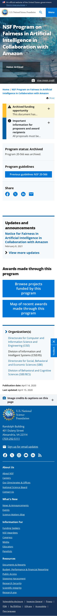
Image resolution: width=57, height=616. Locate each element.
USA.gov (28, 606)
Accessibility (40, 606)
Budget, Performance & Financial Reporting (25, 569)
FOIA (5, 606)
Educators (8, 546)
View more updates (24, 252)
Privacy (49, 601)
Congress (7, 537)
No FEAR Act (15, 606)
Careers (7, 477)
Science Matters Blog (14, 514)
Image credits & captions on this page (27, 400)
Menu (51, 12)
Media (6, 541)
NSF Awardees (10, 532)
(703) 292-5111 (11, 439)
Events (6, 509)
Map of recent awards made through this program (28, 308)
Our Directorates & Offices (16, 482)
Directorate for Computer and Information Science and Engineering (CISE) (26, 341)
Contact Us (8, 491)
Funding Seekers (11, 528)
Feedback (53, 351)
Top (51, 373)
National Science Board (15, 487)
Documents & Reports (14, 564)
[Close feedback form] (54, 341)
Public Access (10, 573)
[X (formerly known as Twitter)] (12, 455)
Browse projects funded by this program (28, 288)
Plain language (9, 611)
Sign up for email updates (23, 446)
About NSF (8, 473)
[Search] (41, 12)
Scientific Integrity (12, 587)
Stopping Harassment (14, 578)
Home (6, 89)
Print (51, 98)
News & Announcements (16, 505)
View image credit (45, 80)
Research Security (12, 583)
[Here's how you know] (28, 4)
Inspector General (34, 601)
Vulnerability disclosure (13, 601)
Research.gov (10, 592)
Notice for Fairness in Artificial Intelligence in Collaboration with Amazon (26, 237)
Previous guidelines (28, 174)
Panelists (7, 551)
